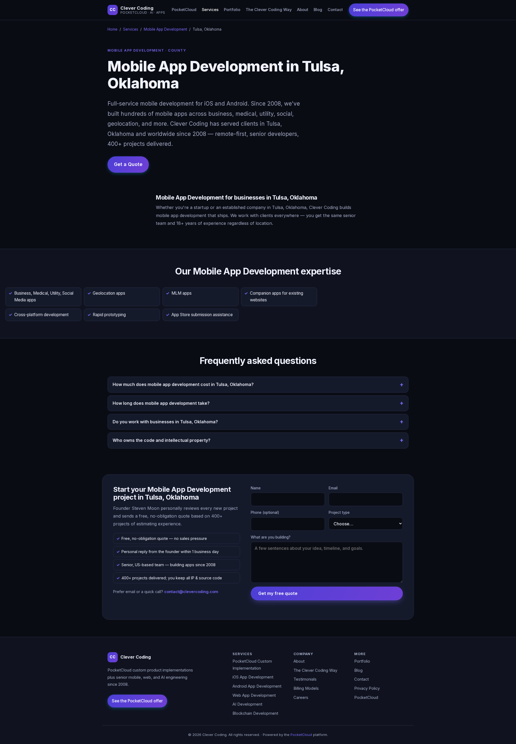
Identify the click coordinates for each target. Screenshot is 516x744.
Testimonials (305, 679)
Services (210, 9)
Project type (339, 512)
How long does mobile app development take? (161, 403)
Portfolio (232, 9)
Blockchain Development (255, 713)
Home (112, 29)
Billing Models (306, 688)
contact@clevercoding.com (191, 591)
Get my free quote (278, 593)
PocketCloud (184, 9)
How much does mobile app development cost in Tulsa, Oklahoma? (183, 384)
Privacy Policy (367, 688)
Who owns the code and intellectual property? (161, 440)
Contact (335, 9)
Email (333, 488)
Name (256, 488)
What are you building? (271, 537)
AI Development (247, 704)
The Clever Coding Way (269, 9)
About (302, 9)
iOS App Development (252, 677)
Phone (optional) (265, 512)
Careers (300, 697)
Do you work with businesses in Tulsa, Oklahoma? (165, 421)
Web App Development (254, 695)
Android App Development (256, 686)
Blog (318, 9)
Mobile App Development (165, 29)
